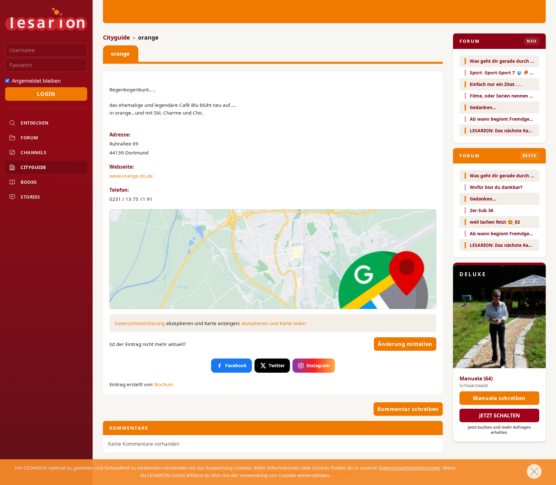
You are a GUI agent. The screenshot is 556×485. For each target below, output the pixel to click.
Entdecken (35, 123)
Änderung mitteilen (405, 344)
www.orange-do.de (131, 176)
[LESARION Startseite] (46, 19)
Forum (29, 138)
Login (46, 94)
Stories (30, 197)
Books (29, 182)
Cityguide (33, 167)
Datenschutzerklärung (140, 323)
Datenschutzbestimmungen (409, 467)
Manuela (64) (476, 378)
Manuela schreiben (499, 398)
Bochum (164, 384)
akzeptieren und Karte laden (273, 323)
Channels (33, 152)
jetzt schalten (499, 415)
